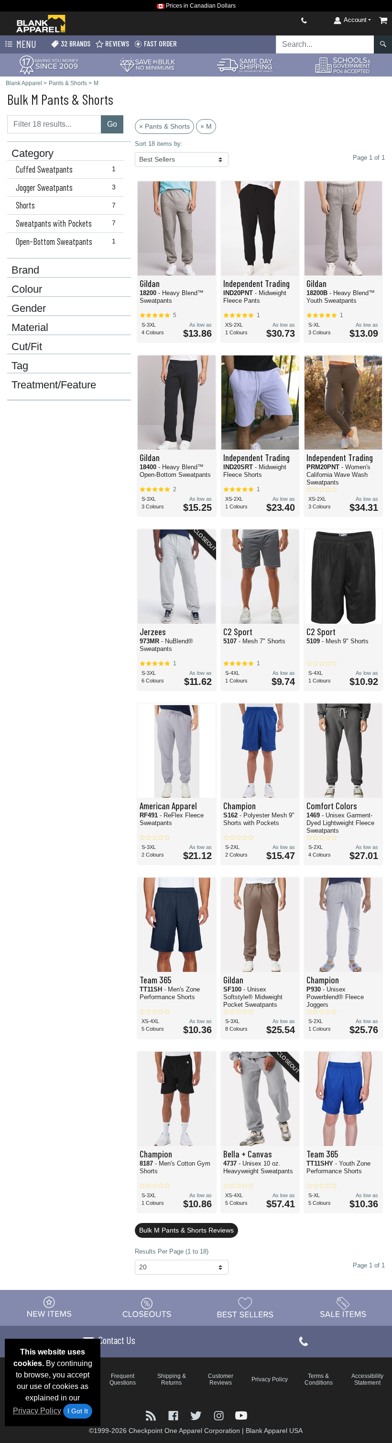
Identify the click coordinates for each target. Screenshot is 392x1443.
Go (112, 124)
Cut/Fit (26, 346)
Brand (25, 270)
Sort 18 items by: (159, 143)
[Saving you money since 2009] (49, 64)
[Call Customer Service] (281, 20)
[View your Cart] (383, 20)
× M (206, 126)
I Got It (77, 1411)
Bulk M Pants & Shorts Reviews (186, 1230)
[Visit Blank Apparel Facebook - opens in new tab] (174, 1415)
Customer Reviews (220, 1379)
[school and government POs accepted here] (343, 65)
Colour (26, 289)
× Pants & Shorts (164, 126)
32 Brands (74, 43)
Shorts (66, 205)
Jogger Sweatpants (66, 187)
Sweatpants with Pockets (66, 223)
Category (32, 153)
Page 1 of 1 (369, 1265)
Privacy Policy (37, 1411)
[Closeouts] (147, 1307)
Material (29, 327)
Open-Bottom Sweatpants (66, 241)
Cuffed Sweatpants (66, 169)
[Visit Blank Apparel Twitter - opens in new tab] (196, 1415)
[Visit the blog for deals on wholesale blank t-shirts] (152, 1415)
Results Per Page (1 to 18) (171, 1251)
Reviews (116, 43)
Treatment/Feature (53, 385)
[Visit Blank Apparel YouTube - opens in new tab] (241, 1415)
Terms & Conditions (319, 1379)
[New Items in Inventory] (49, 1307)
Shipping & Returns (171, 1379)
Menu (25, 44)
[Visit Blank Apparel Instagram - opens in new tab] (219, 1415)
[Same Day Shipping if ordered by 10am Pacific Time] (245, 64)
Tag (19, 366)
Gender (28, 308)
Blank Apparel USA (274, 1430)
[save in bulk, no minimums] (147, 64)
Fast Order (159, 43)
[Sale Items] (343, 1307)
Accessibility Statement (367, 1379)
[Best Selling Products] (245, 1307)
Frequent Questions (122, 1379)
